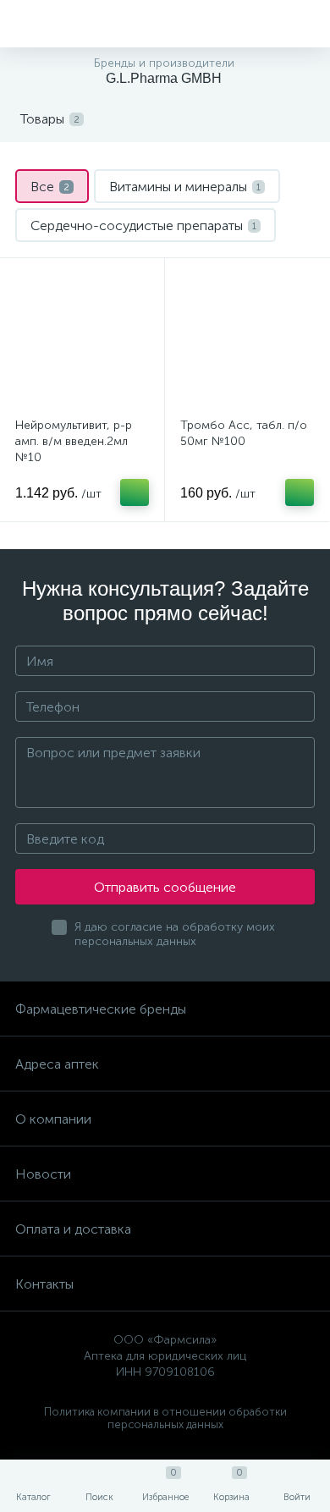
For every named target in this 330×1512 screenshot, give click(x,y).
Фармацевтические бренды (100, 1009)
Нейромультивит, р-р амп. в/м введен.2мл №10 (73, 441)
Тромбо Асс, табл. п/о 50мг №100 (243, 433)
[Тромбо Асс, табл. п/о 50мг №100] (247, 340)
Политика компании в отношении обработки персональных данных (165, 1418)
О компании (53, 1119)
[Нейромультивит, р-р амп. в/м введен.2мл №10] (82, 340)
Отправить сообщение (165, 887)
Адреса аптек (57, 1064)
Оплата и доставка (73, 1229)
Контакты (44, 1284)
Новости (43, 1174)
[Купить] (134, 492)
